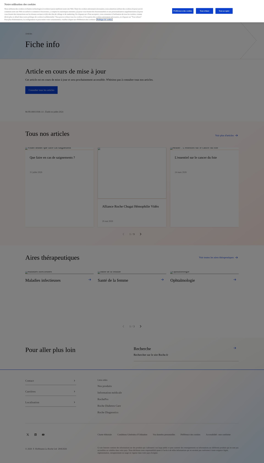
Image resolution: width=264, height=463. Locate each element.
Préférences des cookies (183, 11)
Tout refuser (205, 11)
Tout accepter (224, 11)
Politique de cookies (104, 20)
